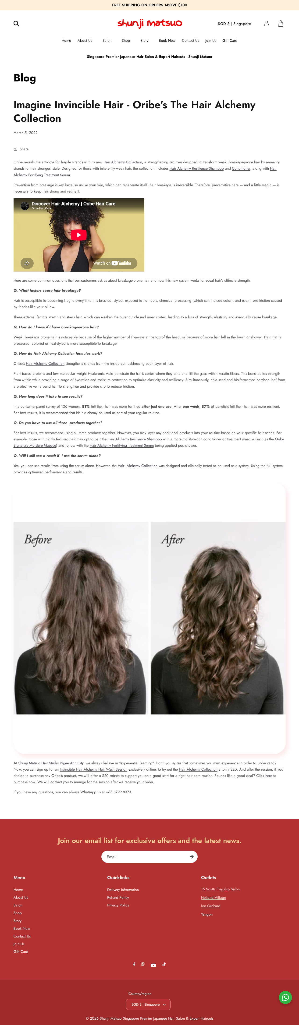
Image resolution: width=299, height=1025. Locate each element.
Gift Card (21, 951)
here (268, 775)
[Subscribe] (192, 856)
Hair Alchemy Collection (122, 162)
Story (17, 920)
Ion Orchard (210, 906)
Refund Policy (118, 897)
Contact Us (22, 936)
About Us (21, 897)
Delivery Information (123, 889)
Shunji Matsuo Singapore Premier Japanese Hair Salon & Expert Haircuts (156, 1018)
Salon (18, 905)
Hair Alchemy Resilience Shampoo (197, 168)
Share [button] (24, 149)
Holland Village (213, 897)
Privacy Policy (118, 905)
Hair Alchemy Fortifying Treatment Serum (122, 445)
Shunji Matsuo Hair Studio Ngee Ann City (50, 763)
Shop (18, 913)
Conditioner (241, 168)
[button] (19, 24)
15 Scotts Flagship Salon (220, 889)
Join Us (19, 944)
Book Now (22, 928)
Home (18, 889)
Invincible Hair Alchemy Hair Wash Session (93, 769)
